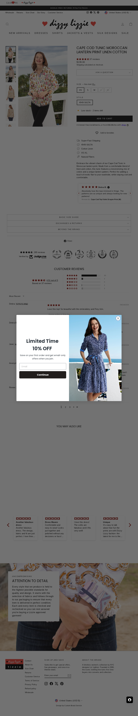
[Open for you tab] (129, 700)
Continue (43, 374)
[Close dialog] (118, 318)
